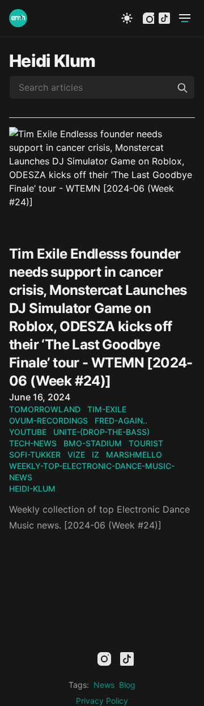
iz (95, 454)
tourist (146, 443)
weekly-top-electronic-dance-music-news (92, 471)
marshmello (134, 454)
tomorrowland (44, 409)
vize (76, 454)
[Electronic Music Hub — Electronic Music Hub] (18, 18)
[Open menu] (185, 18)
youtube (27, 432)
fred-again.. (121, 420)
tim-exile (106, 409)
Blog (127, 685)
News (104, 685)
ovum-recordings (48, 420)
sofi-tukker (35, 454)
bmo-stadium (92, 443)
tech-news (33, 443)
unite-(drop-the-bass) (101, 432)
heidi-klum (32, 488)
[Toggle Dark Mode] (127, 18)
